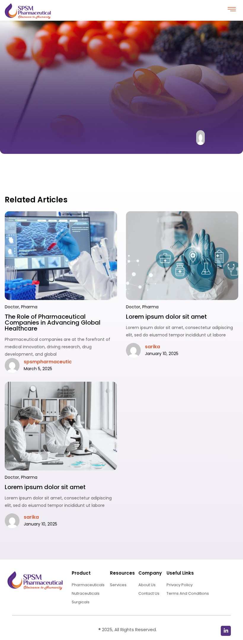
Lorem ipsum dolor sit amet (166, 316)
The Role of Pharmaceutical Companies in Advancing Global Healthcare (52, 322)
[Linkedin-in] (226, 631)
